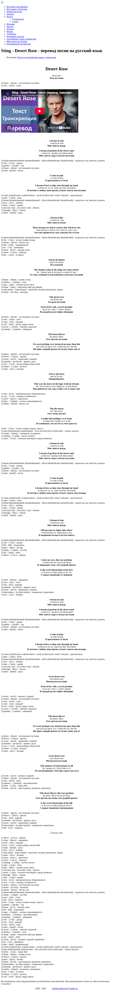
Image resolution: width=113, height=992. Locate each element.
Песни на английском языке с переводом (37, 57)
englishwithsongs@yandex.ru (65, 988)
